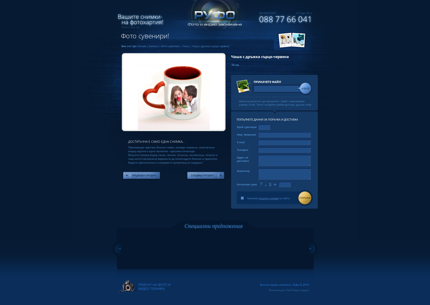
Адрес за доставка (243, 159)
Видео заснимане (299, 40)
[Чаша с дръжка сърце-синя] (141, 175)
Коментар (243, 171)
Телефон (242, 149)
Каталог (154, 46)
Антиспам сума (247, 184)
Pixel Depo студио (297, 290)
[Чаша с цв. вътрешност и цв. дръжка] (206, 175)
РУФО (213, 17)
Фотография (284, 40)
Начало (142, 46)
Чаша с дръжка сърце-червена (210, 46)
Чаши (185, 46)
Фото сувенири (170, 46)
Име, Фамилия (246, 134)
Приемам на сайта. (268, 198)
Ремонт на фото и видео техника (144, 287)
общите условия (269, 198)
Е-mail (241, 142)
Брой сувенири (247, 127)
